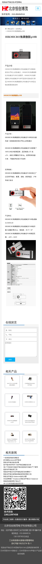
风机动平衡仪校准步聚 (11, 462)
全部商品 (19, 29)
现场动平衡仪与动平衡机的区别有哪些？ (17, 472)
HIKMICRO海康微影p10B (16, 31)
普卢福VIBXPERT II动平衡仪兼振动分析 (17, 465)
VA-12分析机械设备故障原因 (13, 483)
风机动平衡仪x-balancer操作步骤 (15, 476)
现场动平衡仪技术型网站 (12, 2)
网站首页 (11, 29)
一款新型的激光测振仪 (11, 458)
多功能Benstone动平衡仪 (12, 460)
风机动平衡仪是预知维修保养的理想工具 (17, 474)
